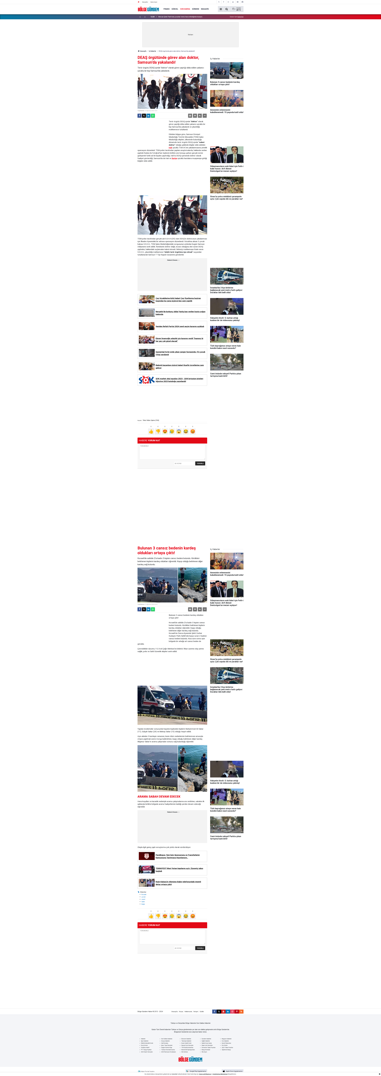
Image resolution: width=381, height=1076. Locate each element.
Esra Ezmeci (144, 1045)
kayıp (143, 904)
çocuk (143, 897)
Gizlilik (202, 1011)
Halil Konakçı (164, 1043)
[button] (195, 116)
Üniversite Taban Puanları (209, 1047)
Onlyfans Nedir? (145, 1047)
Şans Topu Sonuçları (166, 1045)
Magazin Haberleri (226, 1039)
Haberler (143, 1039)
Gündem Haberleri (206, 1039)
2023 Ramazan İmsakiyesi (168, 1052)
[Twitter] (144, 116)
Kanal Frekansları (226, 1043)
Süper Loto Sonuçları (207, 1045)
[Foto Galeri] (242, 2)
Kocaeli (143, 894)
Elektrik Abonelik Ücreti (147, 1043)
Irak (170, 147)
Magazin (205, 9)
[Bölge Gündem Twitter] (219, 2)
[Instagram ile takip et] (232, 1012)
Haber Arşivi (153, 2)
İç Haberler (152, 51)
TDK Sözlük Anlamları (187, 1047)
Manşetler (145, 2)
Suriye (174, 158)
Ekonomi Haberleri (186, 1039)
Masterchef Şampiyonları (188, 1049)
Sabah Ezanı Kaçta (207, 1043)
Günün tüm (236, 17)
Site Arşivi (204, 1052)
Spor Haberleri (144, 1041)
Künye (181, 1011)
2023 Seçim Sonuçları (147, 1052)
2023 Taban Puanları (227, 1047)
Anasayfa (143, 51)
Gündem (195, 9)
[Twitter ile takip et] (219, 1012)
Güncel (175, 9)
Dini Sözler (225, 1045)
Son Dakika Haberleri (166, 1039)
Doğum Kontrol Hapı (166, 1047)
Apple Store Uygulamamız (234, 1071)
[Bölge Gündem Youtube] (233, 2)
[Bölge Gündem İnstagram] (228, 2)
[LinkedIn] (148, 116)
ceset (143, 899)
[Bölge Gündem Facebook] (223, 2)
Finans (167, 9)
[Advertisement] (152, 132)
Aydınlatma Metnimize (220, 1074)
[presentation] (140, 17)
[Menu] (221, 9)
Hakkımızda (188, 1011)
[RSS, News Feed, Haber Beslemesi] (241, 1012)
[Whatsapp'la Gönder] (153, 116)
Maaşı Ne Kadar (206, 1049)
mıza (209, 1074)
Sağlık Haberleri (206, 1041)
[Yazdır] (190, 116)
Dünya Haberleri (165, 1041)
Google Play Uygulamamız (198, 1071)
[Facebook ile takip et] (214, 1012)
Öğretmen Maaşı (226, 1049)
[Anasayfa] (139, 2)
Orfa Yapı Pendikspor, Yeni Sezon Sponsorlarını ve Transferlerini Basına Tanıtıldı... (182, 17)
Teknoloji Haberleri (186, 1041)
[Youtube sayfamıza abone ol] (223, 1012)
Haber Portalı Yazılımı (147, 1071)
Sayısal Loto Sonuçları (187, 1045)
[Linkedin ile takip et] (228, 1012)
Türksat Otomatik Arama (168, 1049)
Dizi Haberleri (225, 1041)
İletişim (195, 1011)
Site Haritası (184, 1052)
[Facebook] (139, 116)
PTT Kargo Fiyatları (146, 1049)
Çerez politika (203, 1074)
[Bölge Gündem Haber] (149, 9)
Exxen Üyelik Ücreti (186, 1043)
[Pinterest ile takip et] (237, 1012)
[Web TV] (238, 2)
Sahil (143, 902)
